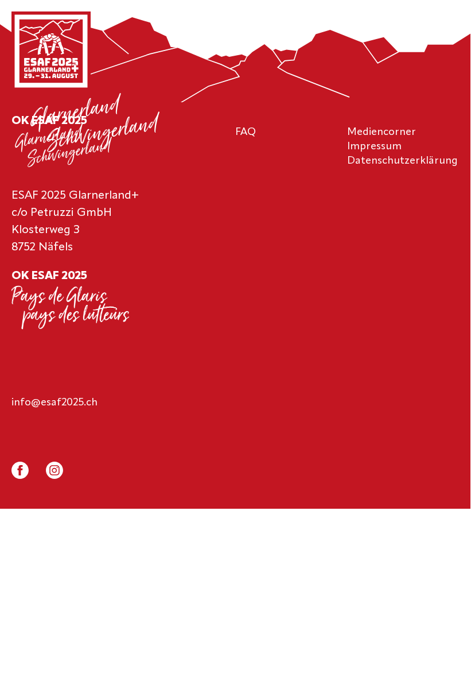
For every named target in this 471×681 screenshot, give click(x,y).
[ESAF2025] (51, 52)
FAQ (245, 132)
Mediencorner (381, 132)
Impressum (374, 146)
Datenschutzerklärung (402, 161)
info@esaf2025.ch (54, 402)
